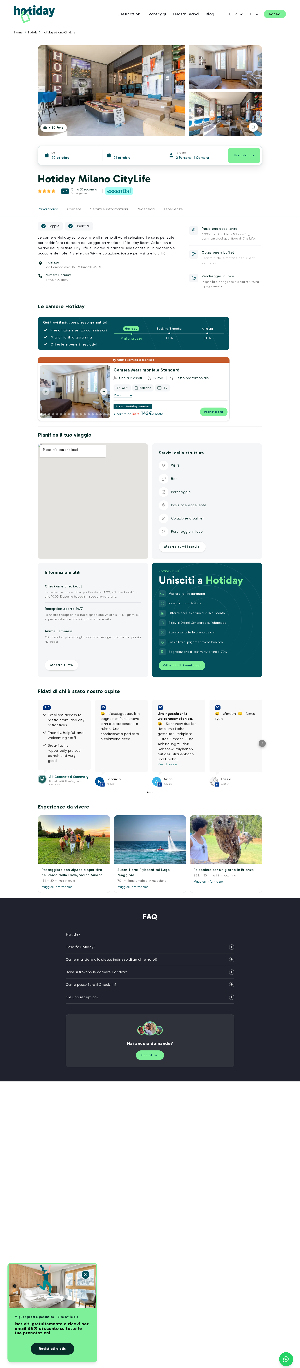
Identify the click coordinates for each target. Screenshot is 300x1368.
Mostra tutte (123, 395)
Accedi (275, 14)
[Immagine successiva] (103, 391)
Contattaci (150, 1055)
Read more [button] (167, 764)
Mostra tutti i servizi (182, 547)
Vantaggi (157, 14)
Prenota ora (244, 155)
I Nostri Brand (186, 14)
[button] (37, 743)
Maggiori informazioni (58, 887)
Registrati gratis (52, 1349)
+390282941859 (57, 280)
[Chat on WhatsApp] (286, 1359)
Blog (210, 14)
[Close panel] (86, 1275)
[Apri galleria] (104, 412)
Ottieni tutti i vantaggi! (182, 665)
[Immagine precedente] (45, 391)
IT (252, 14)
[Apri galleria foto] (253, 127)
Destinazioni (129, 14)
